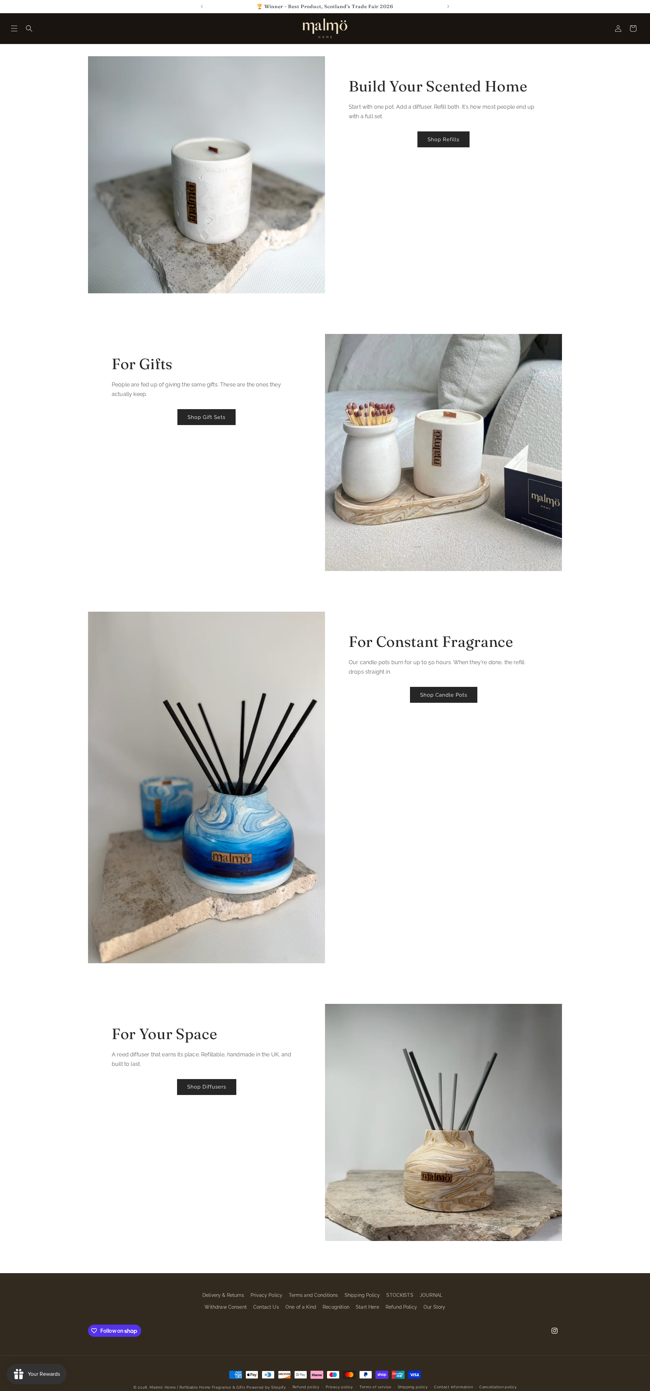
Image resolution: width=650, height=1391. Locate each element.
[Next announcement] (448, 6)
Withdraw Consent (225, 1307)
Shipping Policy (362, 1295)
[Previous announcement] (201, 6)
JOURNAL (431, 1295)
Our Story (434, 1307)
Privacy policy (339, 1387)
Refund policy (306, 1387)
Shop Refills (443, 139)
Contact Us (266, 1307)
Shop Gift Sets (206, 417)
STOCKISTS (399, 1295)
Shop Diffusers (206, 1087)
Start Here (367, 1307)
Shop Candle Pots (443, 695)
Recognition (336, 1307)
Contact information (453, 1387)
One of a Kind (300, 1307)
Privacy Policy (266, 1295)
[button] (14, 28)
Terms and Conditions (313, 1295)
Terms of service (375, 1387)
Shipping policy (413, 1387)
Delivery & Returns (223, 1295)
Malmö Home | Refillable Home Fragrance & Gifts (197, 1387)
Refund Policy (401, 1307)
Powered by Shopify (266, 1387)
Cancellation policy (498, 1387)
